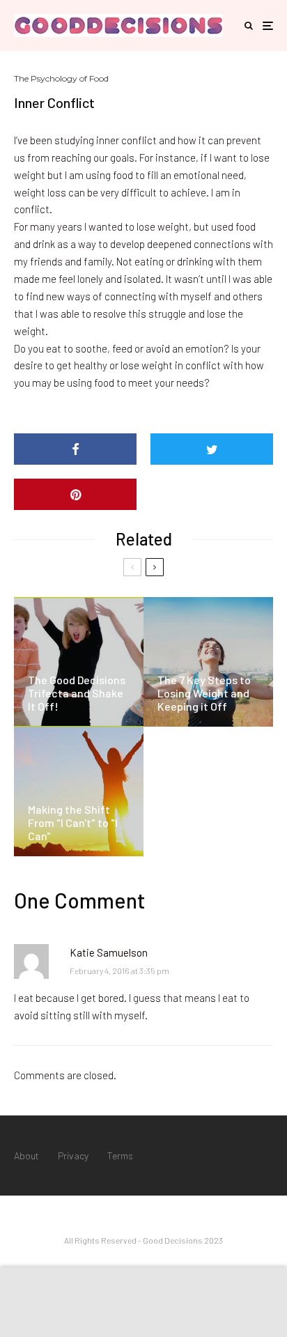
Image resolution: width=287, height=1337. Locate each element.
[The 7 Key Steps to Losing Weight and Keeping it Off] (208, 662)
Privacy (73, 1155)
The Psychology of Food (61, 78)
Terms (120, 1155)
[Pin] (75, 494)
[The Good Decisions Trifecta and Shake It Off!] (79, 662)
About (26, 1155)
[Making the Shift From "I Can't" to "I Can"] (79, 791)
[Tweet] (211, 449)
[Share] (75, 449)
